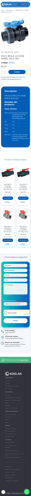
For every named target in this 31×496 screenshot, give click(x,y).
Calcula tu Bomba (10, 414)
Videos (7, 419)
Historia (7, 383)
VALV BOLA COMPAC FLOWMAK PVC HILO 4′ (8, 187)
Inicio (2, 10)
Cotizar (17, 72)
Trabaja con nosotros (12, 480)
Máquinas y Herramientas (12, 400)
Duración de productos (12, 469)
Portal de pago (10, 472)
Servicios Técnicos (10, 434)
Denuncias (8, 466)
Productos (10, 10)
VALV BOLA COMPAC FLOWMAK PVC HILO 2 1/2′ (23, 229)
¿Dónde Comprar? (10, 428)
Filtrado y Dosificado (11, 408)
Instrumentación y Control (13, 397)
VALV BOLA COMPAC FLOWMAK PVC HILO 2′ (8, 229)
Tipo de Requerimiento (14, 300)
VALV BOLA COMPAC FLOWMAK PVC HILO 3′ (23, 187)
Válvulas (7, 405)
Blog (6, 422)
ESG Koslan (8, 388)
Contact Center (9, 436)
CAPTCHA (6, 308)
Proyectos (8, 417)
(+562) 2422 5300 (10, 442)
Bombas (7, 395)
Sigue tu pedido (10, 475)
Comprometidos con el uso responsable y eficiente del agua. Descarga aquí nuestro (17, 360)
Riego (7, 403)
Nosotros (8, 381)
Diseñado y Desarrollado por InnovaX (15, 493)
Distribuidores (9, 478)
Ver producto (8, 198)
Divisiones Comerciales (12, 386)
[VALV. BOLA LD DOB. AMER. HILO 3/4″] (15, 32)
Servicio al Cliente (10, 431)
